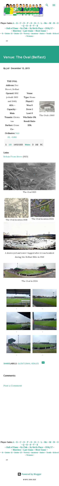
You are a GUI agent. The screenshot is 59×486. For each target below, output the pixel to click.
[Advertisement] (29, 416)
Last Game (28, 31)
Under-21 (8, 33)
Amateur (34, 33)
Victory (27, 33)
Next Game (41, 31)
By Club (23, 28)
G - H (33, 23)
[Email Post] (43, 363)
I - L (40, 23)
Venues (35, 363)
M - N (52, 23)
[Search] (47, 5)
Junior (42, 33)
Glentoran (24, 363)
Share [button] (6, 363)
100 (10, 145)
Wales (27, 145)
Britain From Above (12, 156)
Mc (45, 23)
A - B (15, 23)
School (56, 33)
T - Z (35, 25)
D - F (25, 23)
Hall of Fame (12, 28)
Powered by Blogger (31, 474)
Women (29, 36)
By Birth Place (36, 28)
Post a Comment (12, 385)
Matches (17, 31)
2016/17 (49, 28)
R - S (28, 25)
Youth (48, 33)
